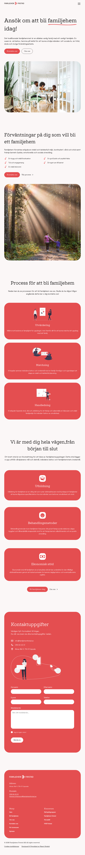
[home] (14, 4)
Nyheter (12, 831)
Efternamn (48, 687)
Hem (10, 812)
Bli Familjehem (13, 816)
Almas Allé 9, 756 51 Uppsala (25, 649)
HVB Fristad (48, 823)
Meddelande (16, 708)
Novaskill (47, 820)
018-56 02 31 (20, 645)
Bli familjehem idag (37, 589)
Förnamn (14, 687)
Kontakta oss (12, 51)
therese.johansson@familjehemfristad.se (22, 796)
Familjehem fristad (50, 816)
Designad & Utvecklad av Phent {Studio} (36, 846)
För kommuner (14, 827)
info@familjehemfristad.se (24, 641)
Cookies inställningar (11, 846)
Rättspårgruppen (50, 812)
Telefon (47, 697)
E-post (13, 697)
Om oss (27, 51)
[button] (79, 3)
